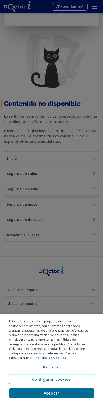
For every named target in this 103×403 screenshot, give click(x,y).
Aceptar (52, 393)
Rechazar (51, 367)
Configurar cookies (51, 379)
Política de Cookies (50, 358)
